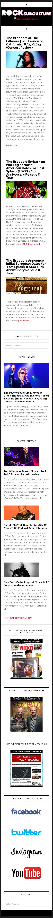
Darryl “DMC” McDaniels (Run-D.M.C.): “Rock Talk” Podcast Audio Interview (26, 527)
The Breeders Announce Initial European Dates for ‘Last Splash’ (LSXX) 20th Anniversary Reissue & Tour (26, 267)
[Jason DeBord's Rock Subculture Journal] (26, 12)
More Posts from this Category (18, 618)
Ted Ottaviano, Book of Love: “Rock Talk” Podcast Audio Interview (25, 473)
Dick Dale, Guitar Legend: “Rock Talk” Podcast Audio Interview (26, 584)
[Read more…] (12, 145)
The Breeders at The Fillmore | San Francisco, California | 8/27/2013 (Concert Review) (25, 42)
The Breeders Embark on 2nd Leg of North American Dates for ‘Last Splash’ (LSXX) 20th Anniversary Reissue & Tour (25, 170)
